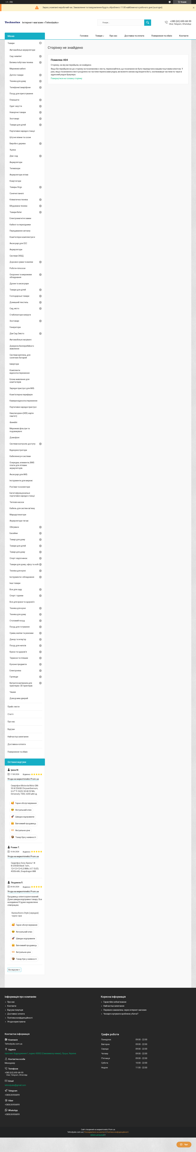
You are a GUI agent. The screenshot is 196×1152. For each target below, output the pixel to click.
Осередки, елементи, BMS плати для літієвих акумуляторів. (22, 465)
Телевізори (15, 168)
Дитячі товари (16, 75)
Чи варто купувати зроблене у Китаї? (120, 1014)
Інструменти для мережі (21, 480)
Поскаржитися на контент (94, 1132)
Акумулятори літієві (19, 175)
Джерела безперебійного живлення (22, 347)
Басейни (14, 533)
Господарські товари (19, 296)
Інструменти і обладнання (22, 577)
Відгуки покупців (15, 1010)
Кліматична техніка (19, 199)
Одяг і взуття (16, 106)
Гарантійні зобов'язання (114, 1002)
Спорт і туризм (16, 595)
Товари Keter (16, 212)
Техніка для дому (18, 81)
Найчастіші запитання (18, 737)
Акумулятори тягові (19, 521)
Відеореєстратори (18, 450)
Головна (84, 36)
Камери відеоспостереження (23, 401)
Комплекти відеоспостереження (20, 371)
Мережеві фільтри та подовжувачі (20, 430)
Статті (10, 714)
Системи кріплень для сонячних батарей (20, 356)
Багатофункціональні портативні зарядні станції (22, 494)
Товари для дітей (18, 125)
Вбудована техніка (18, 206)
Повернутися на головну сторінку (66, 78)
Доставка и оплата (17, 744)
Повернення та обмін (161, 36)
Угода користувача (16, 1022)
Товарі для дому (17, 539)
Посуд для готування (20, 627)
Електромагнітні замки (20, 218)
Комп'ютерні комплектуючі (22, 237)
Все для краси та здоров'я (22, 602)
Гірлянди (14, 677)
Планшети (14, 100)
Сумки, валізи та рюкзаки (21, 633)
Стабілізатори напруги (20, 315)
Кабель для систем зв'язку (22, 508)
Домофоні (14, 437)
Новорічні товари (18, 112)
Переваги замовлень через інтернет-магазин (124, 1010)
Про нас (113, 36)
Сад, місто (14, 308)
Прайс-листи (14, 706)
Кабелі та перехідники (20, 224)
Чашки (13, 692)
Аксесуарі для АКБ (18, 474)
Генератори (15, 327)
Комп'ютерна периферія (21, 394)
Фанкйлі (13, 422)
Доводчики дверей (19, 698)
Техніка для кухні (18, 571)
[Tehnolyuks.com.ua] (12, 22)
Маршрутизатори (18, 514)
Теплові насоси (17, 502)
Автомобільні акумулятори (22, 50)
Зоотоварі (14, 118)
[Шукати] (147, 22)
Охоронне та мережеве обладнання (21, 276)
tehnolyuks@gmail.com (15, 1085)
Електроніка (15, 670)
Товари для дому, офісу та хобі (24, 564)
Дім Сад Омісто (17, 333)
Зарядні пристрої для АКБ (22, 388)
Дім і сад (14, 156)
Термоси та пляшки (19, 658)
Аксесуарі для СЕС (18, 243)
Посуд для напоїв (18, 645)
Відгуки (11, 729)
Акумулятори (16, 162)
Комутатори (15, 181)
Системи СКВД (17, 256)
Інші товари (15, 583)
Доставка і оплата (16, 1014)
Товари (98, 36)
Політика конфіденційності (20, 1018)
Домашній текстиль (19, 302)
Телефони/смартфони (20, 87)
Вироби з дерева (18, 143)
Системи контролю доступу (22, 444)
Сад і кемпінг (16, 56)
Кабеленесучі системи (20, 456)
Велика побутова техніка (21, 62)
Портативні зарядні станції (22, 131)
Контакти (183, 36)
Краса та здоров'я (18, 652)
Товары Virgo (16, 187)
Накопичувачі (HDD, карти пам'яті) (22, 414)
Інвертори (14, 364)
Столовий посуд (17, 620)
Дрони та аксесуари (19, 283)
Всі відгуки (13, 970)
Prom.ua (111, 1130)
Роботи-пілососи (17, 268)
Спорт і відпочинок (18, 558)
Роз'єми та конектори (20, 487)
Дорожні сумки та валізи (21, 262)
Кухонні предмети (18, 664)
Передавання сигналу (20, 231)
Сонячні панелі (17, 193)
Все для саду (16, 589)
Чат (186, 1144)
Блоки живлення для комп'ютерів (19, 380)
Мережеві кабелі (18, 69)
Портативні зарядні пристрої (23, 407)
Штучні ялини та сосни (20, 137)
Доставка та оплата (134, 36)
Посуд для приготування (21, 93)
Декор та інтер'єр (18, 639)
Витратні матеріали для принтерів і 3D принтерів (21, 684)
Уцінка (13, 150)
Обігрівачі (14, 527)
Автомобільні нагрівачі (20, 340)
